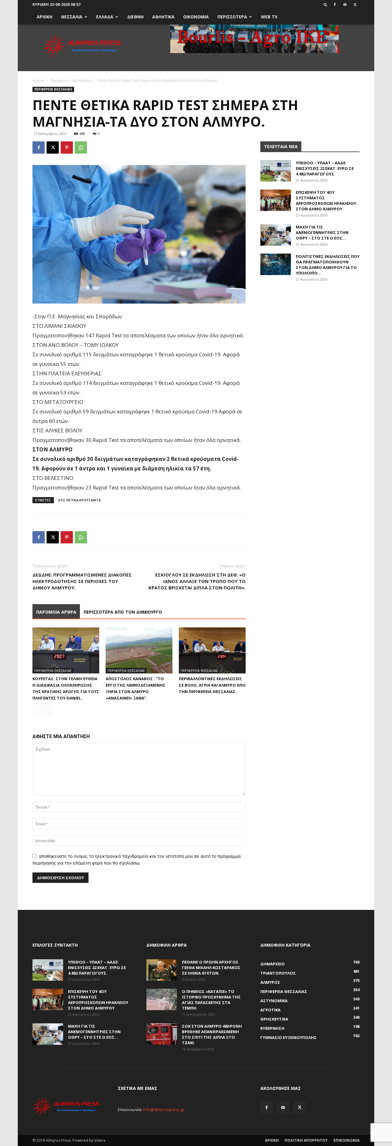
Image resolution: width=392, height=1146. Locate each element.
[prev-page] (36, 710)
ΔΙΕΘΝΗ (135, 17)
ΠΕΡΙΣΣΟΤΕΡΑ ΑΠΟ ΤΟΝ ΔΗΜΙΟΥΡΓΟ (123, 612)
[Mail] (344, 4)
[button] (325, 4)
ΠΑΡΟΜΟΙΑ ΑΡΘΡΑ (56, 612)
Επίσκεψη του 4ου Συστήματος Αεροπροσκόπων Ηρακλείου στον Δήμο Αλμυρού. (326, 201)
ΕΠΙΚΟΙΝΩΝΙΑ (347, 1140)
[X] (355, 4)
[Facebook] (334, 4)
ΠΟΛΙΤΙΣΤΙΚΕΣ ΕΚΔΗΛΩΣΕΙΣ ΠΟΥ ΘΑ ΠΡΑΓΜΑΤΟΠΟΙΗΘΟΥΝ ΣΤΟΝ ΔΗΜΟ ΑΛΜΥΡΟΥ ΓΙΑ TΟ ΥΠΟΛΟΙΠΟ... (328, 265)
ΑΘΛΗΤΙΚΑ (163, 17)
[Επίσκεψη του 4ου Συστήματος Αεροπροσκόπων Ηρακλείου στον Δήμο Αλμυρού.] (275, 200)
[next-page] (46, 710)
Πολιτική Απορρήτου (306, 1140)
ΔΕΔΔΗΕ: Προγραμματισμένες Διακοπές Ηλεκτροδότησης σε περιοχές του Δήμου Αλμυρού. (82, 581)
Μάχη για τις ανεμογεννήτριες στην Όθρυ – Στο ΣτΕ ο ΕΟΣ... (322, 232)
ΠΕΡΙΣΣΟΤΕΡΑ (232, 17)
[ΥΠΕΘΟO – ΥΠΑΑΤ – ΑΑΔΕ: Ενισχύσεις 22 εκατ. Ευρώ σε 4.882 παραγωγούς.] (275, 171)
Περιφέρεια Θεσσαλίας (71, 80)
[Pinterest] (67, 147)
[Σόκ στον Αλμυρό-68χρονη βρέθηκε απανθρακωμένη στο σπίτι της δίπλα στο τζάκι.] (161, 1034)
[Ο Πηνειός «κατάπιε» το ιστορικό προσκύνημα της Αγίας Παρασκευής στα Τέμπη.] (161, 999)
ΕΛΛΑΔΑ (104, 17)
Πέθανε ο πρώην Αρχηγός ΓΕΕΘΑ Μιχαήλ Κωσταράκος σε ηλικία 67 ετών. (211, 967)
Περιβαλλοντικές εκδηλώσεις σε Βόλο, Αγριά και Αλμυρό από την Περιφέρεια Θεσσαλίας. (212, 685)
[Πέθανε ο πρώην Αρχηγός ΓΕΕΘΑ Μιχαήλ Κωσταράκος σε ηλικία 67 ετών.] (161, 970)
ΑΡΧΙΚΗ (44, 17)
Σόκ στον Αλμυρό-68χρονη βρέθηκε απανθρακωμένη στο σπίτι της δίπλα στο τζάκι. (212, 1034)
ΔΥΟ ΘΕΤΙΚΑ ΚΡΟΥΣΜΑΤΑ (79, 500)
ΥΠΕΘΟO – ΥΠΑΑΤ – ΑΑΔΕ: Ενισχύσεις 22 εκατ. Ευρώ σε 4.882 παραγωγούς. (325, 168)
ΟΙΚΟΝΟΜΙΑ (196, 17)
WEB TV (269, 17)
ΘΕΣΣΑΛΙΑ (71, 17)
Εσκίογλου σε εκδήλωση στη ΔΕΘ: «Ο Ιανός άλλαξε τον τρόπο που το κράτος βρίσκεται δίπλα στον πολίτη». (197, 581)
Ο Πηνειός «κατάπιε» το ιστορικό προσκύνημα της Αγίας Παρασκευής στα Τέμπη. (211, 1000)
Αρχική (38, 80)
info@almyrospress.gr (163, 1109)
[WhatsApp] (81, 147)
